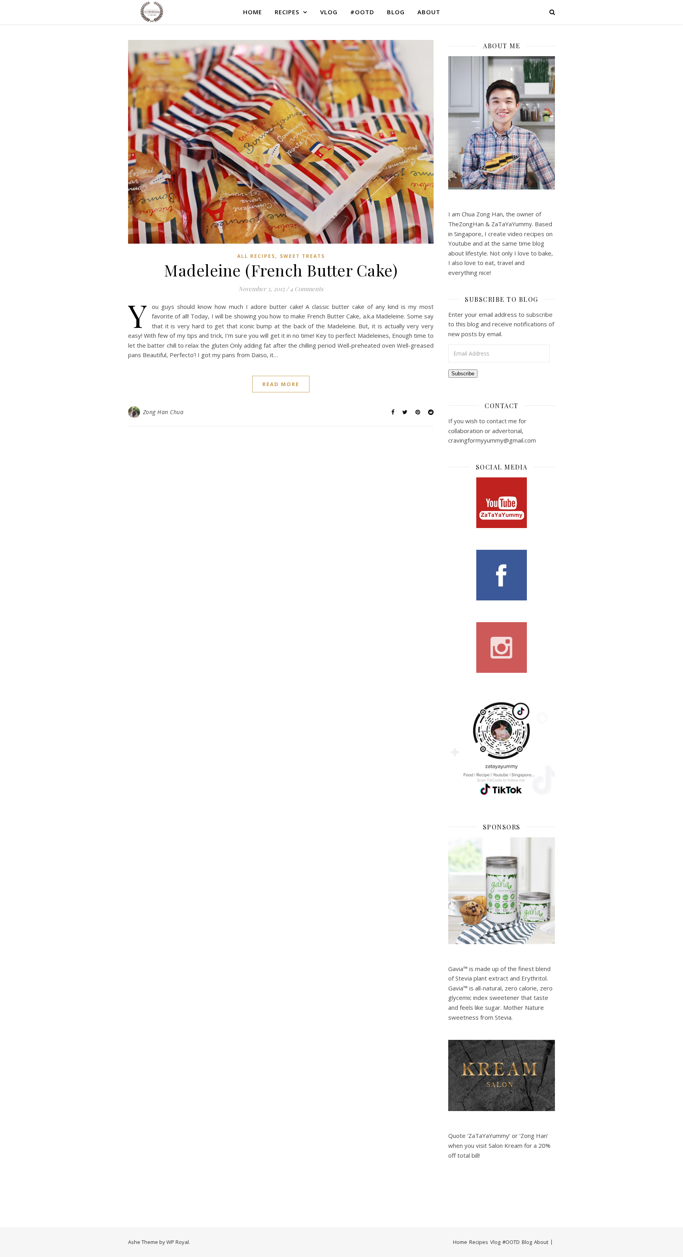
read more (280, 384)
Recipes (287, 12)
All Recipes (256, 256)
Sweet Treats (302, 256)
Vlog (329, 12)
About (428, 12)
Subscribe (462, 374)
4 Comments (306, 289)
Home (252, 12)
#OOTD (362, 12)
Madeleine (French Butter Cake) (281, 269)
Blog (396, 12)
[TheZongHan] (152, 12)
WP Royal (177, 1242)
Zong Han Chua (163, 412)
